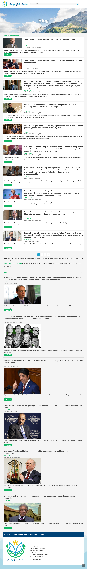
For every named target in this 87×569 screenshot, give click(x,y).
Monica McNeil (28, 46)
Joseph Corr (7, 320)
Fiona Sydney (27, 132)
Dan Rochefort (27, 67)
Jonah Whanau (28, 153)
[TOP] (83, 565)
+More (82, 273)
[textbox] (54, 4)
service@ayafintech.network (13, 263)
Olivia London (27, 218)
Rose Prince (27, 111)
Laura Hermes (7, 365)
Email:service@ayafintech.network (39, 554)
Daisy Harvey (7, 500)
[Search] (78, 4)
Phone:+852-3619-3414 (36, 557)
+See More (8, 54)
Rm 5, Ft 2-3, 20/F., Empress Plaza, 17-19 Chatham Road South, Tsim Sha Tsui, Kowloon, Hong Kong (40, 549)
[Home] (15, 4)
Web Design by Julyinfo (36, 559)
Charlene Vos (27, 90)
